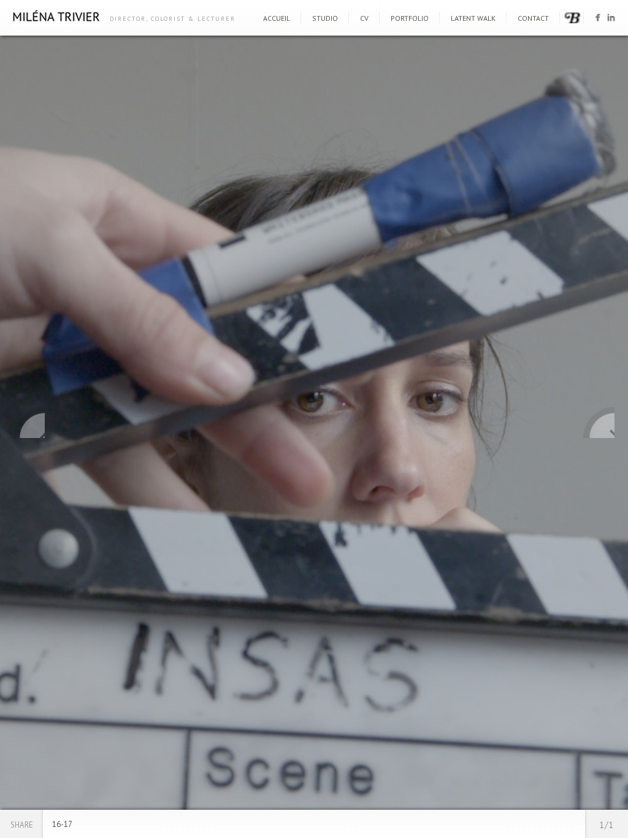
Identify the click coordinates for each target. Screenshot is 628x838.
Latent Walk (473, 18)
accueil (276, 18)
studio (325, 18)
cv (364, 18)
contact (533, 18)
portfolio (410, 18)
